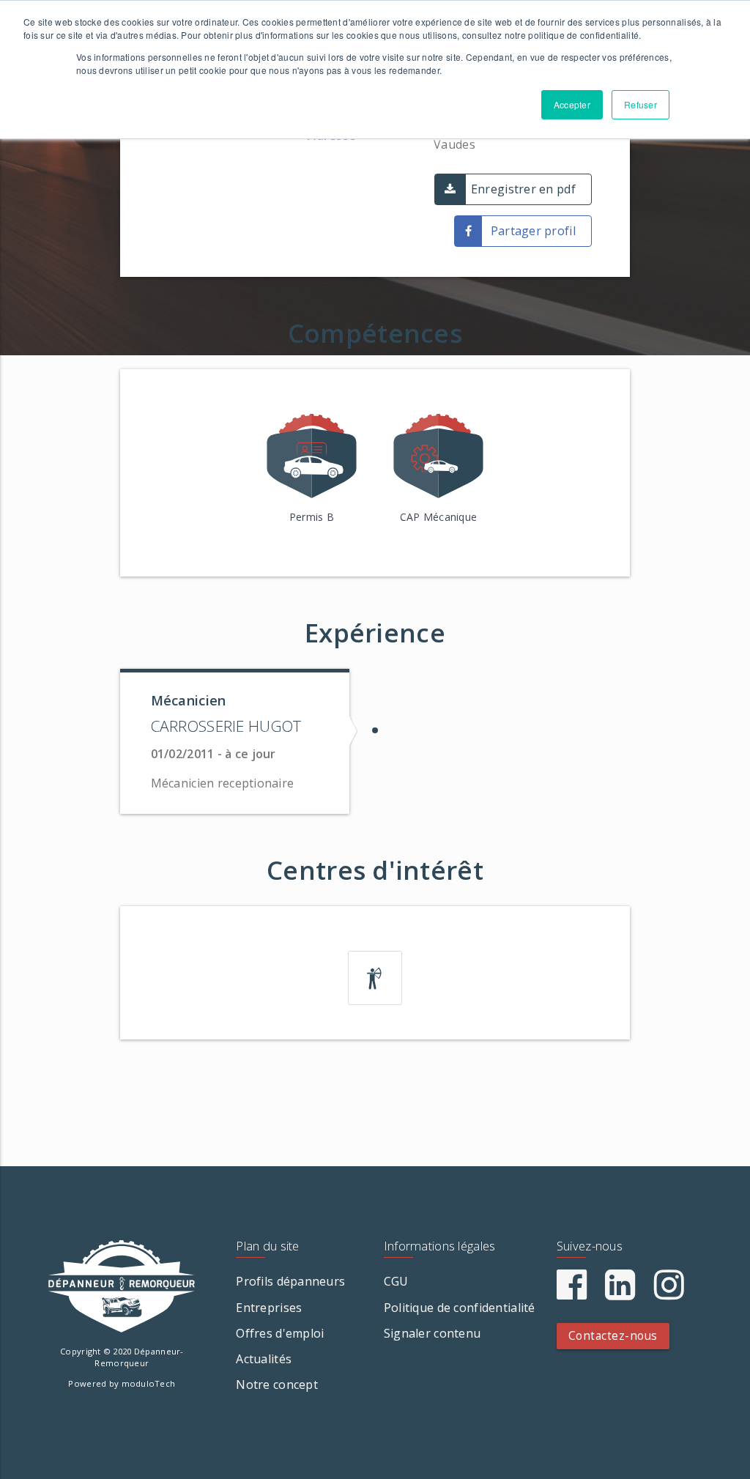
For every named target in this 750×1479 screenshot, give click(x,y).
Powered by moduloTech (121, 1383)
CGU (396, 1281)
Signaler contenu (432, 1333)
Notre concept (277, 1384)
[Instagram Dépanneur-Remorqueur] (669, 1293)
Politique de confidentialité (459, 1308)
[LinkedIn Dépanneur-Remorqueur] (620, 1293)
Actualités (264, 1359)
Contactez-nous (613, 1335)
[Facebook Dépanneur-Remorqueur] (572, 1293)
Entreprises (269, 1308)
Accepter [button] (572, 104)
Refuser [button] (640, 104)
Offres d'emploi (280, 1333)
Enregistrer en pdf (523, 189)
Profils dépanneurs (290, 1281)
